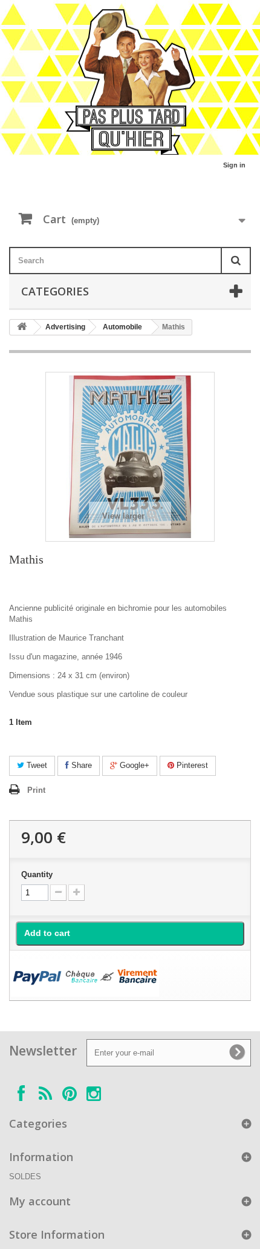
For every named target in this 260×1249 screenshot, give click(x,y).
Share (80, 765)
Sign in (234, 165)
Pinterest (191, 765)
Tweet (35, 765)
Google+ (133, 765)
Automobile (122, 327)
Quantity (37, 874)
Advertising (65, 327)
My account (40, 1201)
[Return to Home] (21, 327)
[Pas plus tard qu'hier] (130, 82)
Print (36, 790)
